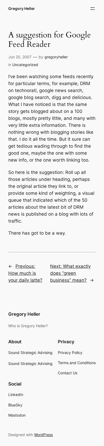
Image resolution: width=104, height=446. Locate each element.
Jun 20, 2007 (19, 57)
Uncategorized (25, 64)
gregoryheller (56, 57)
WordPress (43, 434)
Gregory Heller (21, 8)
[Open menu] (92, 8)
